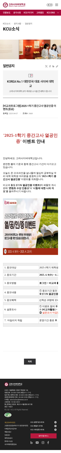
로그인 (50, 5)
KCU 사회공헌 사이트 (37, 430)
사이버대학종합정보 (10, 444)
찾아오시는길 (8, 441)
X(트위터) (46, 66)
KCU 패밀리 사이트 (36, 426)
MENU (56, 4)
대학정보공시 (8, 438)
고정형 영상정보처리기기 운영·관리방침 (16, 426)
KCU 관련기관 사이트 (37, 422)
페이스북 (50, 66)
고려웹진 (40, 12)
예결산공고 (7, 432)
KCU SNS (51, 12)
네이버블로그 (53, 66)
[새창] (7, 415)
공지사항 (17, 12)
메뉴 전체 (58, 13)
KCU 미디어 (28, 12)
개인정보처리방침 (9, 423)
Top (57, 443)
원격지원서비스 (44, 436)
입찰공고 (7, 435)
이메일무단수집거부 (10, 429)
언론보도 (6, 12)
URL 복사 (57, 66)
